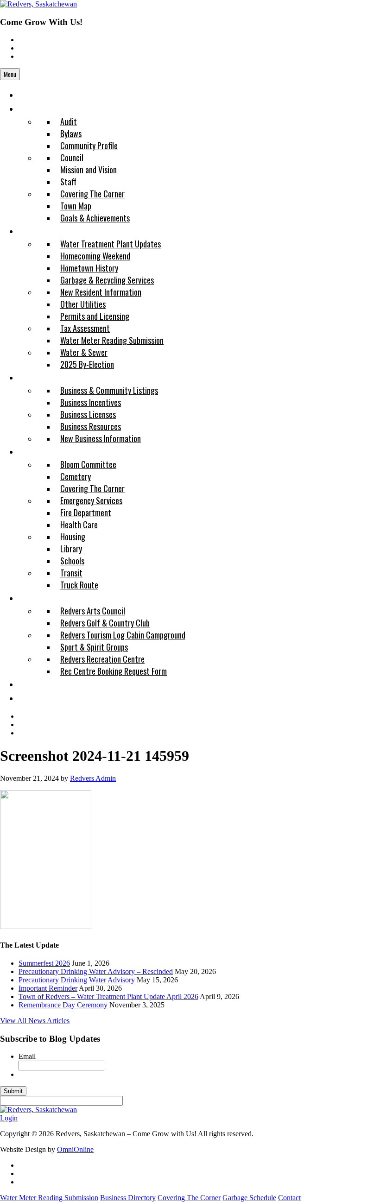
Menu (10, 74)
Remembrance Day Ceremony (63, 1005)
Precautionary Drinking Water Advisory (77, 980)
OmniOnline (75, 1149)
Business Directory (128, 1198)
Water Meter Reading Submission (49, 1198)
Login (9, 1118)
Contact (289, 1198)
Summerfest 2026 (44, 963)
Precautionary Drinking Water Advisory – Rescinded (96, 971)
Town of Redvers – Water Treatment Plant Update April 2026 (108, 996)
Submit (13, 1091)
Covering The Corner (189, 1198)
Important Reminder (48, 988)
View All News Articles (35, 1021)
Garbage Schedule (249, 1198)
